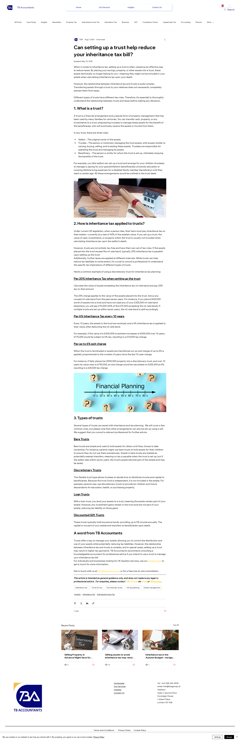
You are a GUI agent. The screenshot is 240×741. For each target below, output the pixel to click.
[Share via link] (93, 603)
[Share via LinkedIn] (87, 603)
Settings (217, 737)
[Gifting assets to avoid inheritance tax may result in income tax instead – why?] (120, 640)
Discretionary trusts (114, 588)
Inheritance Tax (110, 22)
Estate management (152, 588)
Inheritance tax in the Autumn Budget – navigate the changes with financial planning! (160, 656)
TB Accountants (25, 7)
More (209, 22)
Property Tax (71, 22)
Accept (229, 737)
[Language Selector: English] (226, 5)
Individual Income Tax (91, 22)
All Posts (18, 22)
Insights (44, 22)
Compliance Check (150, 22)
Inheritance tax (81, 588)
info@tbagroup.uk (171, 686)
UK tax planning (133, 588)
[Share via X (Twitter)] (81, 603)
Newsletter (56, 22)
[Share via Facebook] (75, 603)
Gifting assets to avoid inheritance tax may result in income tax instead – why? (119, 656)
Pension (199, 22)
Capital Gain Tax (169, 22)
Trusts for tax (97, 588)
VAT (136, 22)
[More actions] (164, 39)
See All (176, 625)
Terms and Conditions (106, 730)
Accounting (185, 22)
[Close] (237, 737)
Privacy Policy (126, 730)
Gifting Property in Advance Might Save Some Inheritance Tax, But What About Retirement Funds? (79, 656)
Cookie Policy (140, 730)
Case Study (31, 22)
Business (125, 22)
